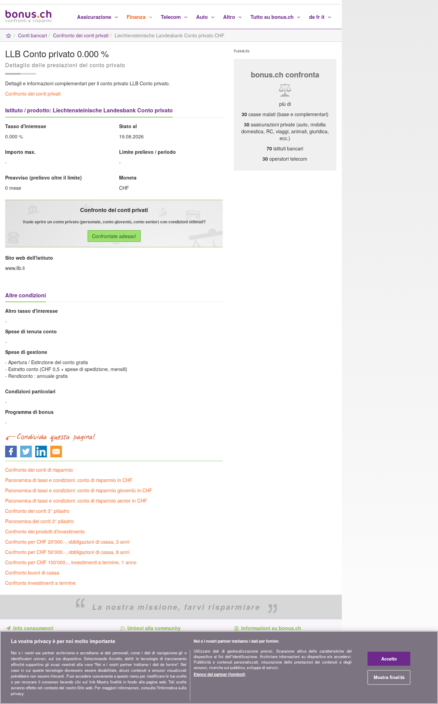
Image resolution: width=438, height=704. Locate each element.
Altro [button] (229, 17)
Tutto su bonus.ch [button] (272, 17)
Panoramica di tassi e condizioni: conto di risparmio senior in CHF (76, 500)
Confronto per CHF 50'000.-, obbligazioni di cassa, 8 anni (67, 551)
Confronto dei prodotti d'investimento (45, 531)
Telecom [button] (171, 17)
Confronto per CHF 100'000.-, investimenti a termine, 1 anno (71, 562)
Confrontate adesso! (114, 236)
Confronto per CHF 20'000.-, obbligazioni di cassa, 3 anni (67, 541)
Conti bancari (32, 35)
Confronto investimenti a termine (40, 582)
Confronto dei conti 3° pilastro (37, 510)
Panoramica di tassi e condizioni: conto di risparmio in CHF (68, 480)
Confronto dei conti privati (80, 35)
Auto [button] (202, 17)
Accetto (389, 658)
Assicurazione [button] (95, 17)
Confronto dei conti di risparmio (39, 469)
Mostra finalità (389, 677)
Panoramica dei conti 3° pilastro (39, 521)
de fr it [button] (317, 17)
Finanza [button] (137, 17)
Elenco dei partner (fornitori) (219, 674)
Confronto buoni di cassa (32, 572)
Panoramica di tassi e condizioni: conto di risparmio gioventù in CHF (78, 490)
